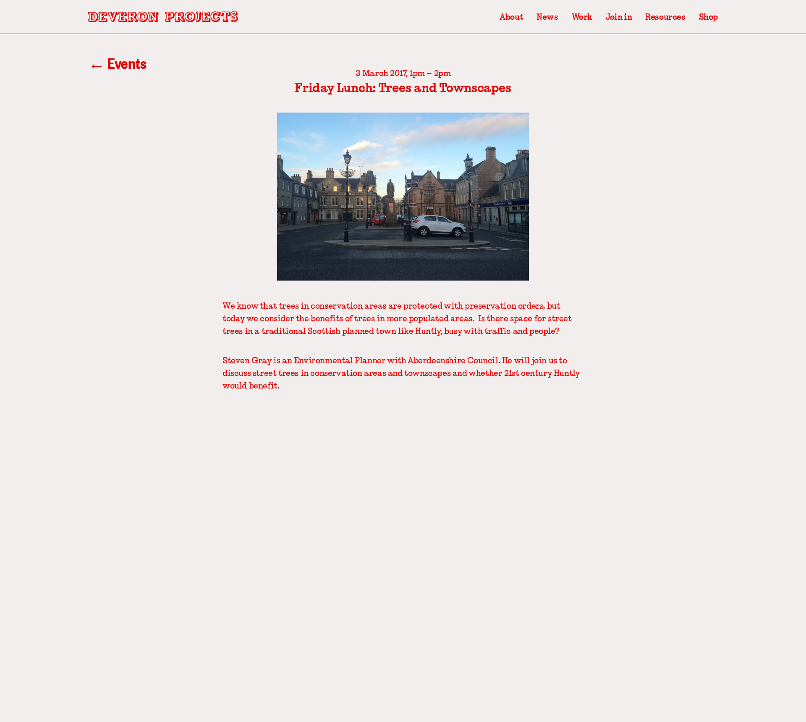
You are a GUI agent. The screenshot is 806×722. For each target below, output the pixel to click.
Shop (708, 17)
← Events (117, 63)
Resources (665, 17)
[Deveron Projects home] (163, 16)
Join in (619, 17)
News (547, 17)
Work (582, 17)
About (511, 17)
